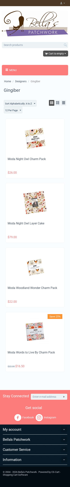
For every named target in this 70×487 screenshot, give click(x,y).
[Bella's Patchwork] (35, 23)
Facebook (28, 417)
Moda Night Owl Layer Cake (26, 223)
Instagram (50, 417)
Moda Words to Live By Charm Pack (31, 352)
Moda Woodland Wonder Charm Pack (32, 288)
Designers (21, 81)
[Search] (65, 45)
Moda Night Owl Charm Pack (27, 159)
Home (7, 81)
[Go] (64, 397)
